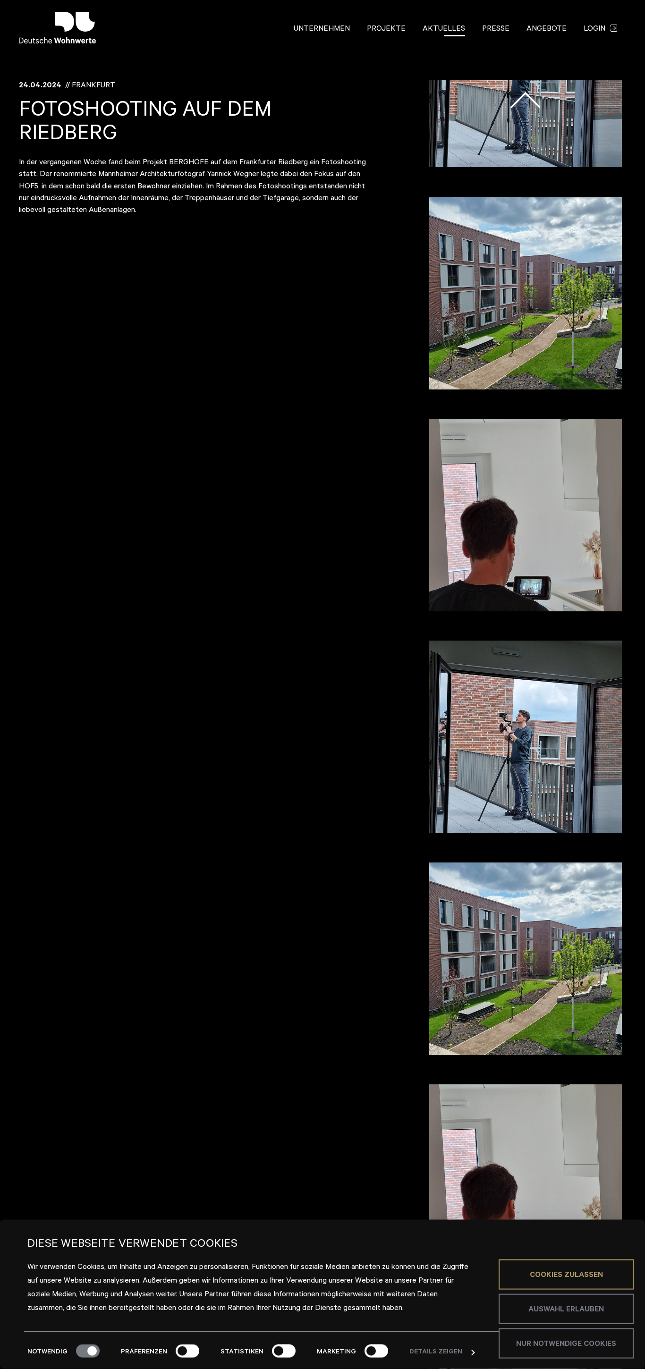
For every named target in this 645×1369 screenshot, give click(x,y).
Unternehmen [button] (322, 29)
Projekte (386, 29)
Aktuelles (444, 29)
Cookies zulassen (566, 1275)
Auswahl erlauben (566, 1309)
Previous (525, 100)
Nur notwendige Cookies (566, 1344)
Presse (495, 29)
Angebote (546, 29)
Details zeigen (435, 1352)
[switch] (187, 1351)
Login (595, 29)
